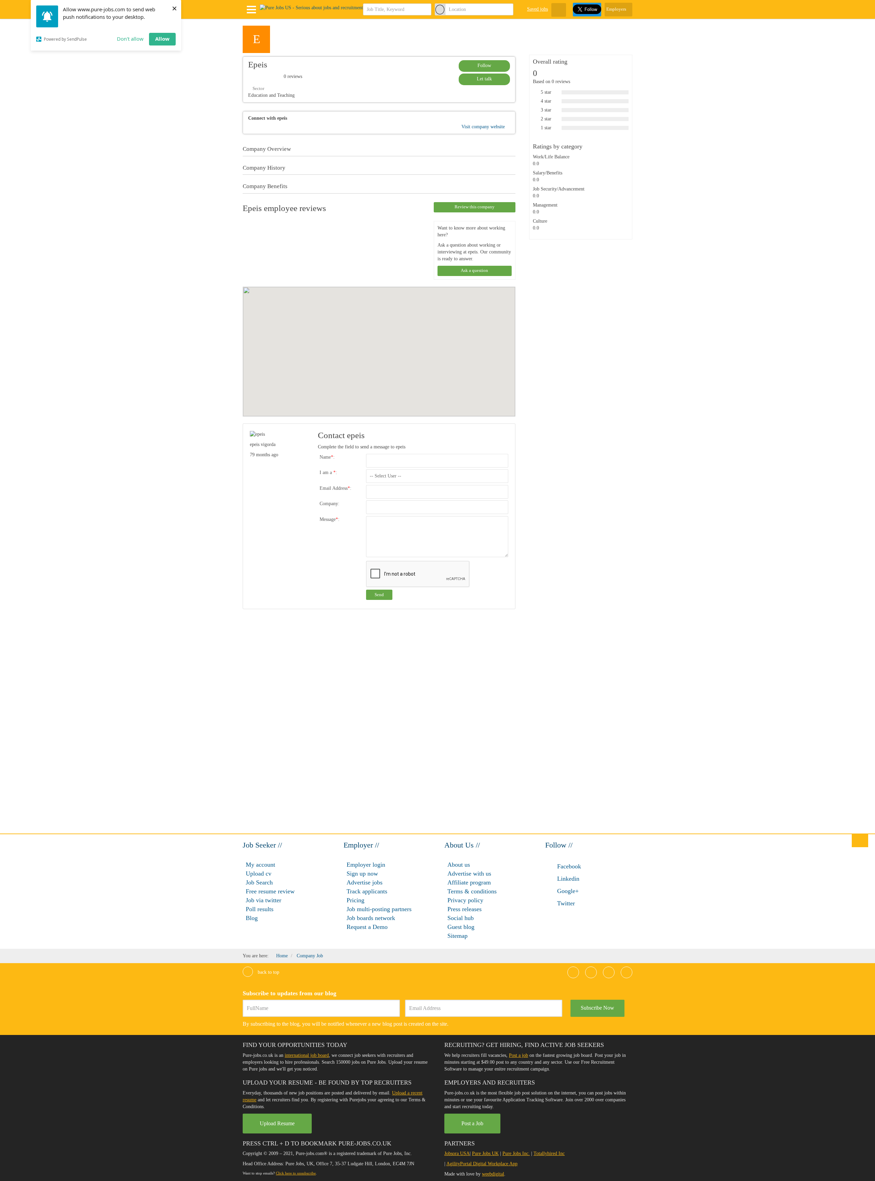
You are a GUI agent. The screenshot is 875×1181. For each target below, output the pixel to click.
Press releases (464, 909)
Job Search (259, 882)
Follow (484, 65)
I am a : (328, 472)
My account (260, 864)
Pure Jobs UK (485, 1153)
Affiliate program (469, 882)
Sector (258, 88)
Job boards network (371, 918)
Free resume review (270, 891)
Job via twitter (263, 900)
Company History (264, 168)
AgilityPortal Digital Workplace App (481, 1163)
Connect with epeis (267, 118)
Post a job (518, 1055)
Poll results (259, 909)
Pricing (355, 900)
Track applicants (367, 891)
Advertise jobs (364, 882)
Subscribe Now (597, 1008)
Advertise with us (469, 873)
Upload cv (258, 873)
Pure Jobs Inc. (516, 1153)
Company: (329, 503)
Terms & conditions (472, 891)
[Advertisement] (573, 362)
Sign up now (362, 873)
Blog (252, 918)
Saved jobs (537, 9)
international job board (307, 1055)
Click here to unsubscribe (296, 1173)
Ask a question (474, 270)
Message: (329, 519)
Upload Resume (277, 1123)
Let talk (484, 78)
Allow (162, 38)
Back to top (267, 972)
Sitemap (457, 935)
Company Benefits (265, 186)
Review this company (475, 206)
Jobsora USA (457, 1153)
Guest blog (460, 926)
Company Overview (267, 149)
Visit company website (483, 126)
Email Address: (335, 488)
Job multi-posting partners (379, 909)
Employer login (366, 864)
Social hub (460, 918)
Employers (616, 9)
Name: (327, 457)
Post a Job (472, 1123)
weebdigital (493, 1174)
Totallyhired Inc (549, 1153)
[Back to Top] (860, 840)
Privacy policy (465, 900)
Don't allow (130, 38)
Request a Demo (367, 926)
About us (458, 864)
